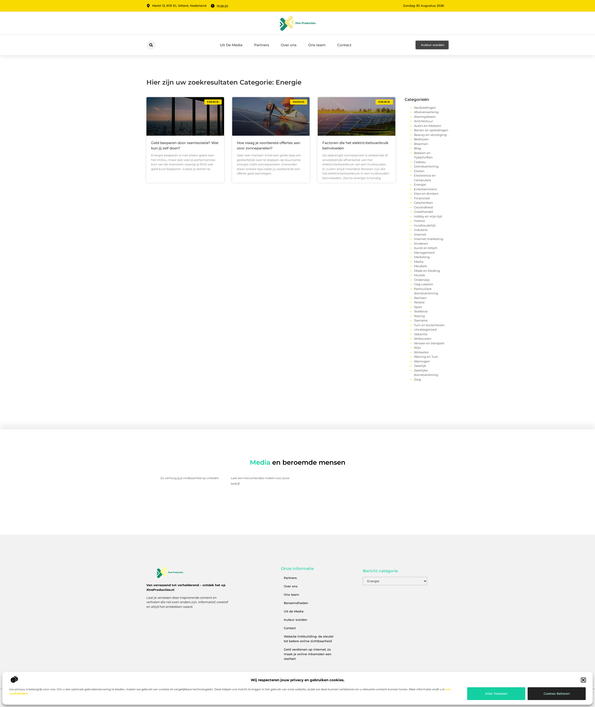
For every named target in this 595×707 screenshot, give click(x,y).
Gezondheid (423, 207)
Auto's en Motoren (427, 126)
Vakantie (420, 334)
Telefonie (421, 311)
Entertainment (425, 189)
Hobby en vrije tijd (428, 216)
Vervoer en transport (429, 343)
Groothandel (423, 212)
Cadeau (420, 162)
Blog (417, 148)
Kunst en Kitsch (425, 248)
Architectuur (423, 121)
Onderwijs (422, 280)
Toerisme (421, 320)
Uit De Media (231, 45)
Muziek (419, 275)
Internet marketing (428, 239)
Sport (418, 307)
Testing (419, 316)
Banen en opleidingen (431, 130)
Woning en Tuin (426, 356)
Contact (344, 45)
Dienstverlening (426, 166)
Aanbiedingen (425, 107)
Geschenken (423, 202)
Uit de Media (294, 611)
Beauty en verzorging (430, 135)
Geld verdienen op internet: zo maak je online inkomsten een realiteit (307, 654)
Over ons (289, 45)
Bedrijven (421, 139)
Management (424, 252)
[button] (583, 680)
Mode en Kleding (427, 271)
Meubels (420, 266)
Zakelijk (420, 366)
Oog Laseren (423, 284)
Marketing (422, 257)
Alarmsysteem (425, 116)
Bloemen (421, 144)
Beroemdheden (296, 603)
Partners (261, 45)
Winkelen (421, 352)
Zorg (417, 379)
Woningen (422, 361)
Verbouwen (422, 338)
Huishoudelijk (425, 225)
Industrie (421, 230)
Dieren (419, 171)
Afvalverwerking (426, 112)
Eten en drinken (426, 193)
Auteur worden (295, 620)
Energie (420, 184)
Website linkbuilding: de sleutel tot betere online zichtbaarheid (309, 639)
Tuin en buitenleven (429, 325)
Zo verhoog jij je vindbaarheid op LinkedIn (189, 478)
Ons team (317, 45)
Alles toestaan (496, 693)
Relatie (419, 302)
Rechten (420, 298)
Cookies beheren (557, 693)
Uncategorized (425, 329)
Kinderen (421, 243)
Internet (420, 234)
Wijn (417, 347)
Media (418, 261)
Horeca (419, 221)
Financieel (422, 198)
